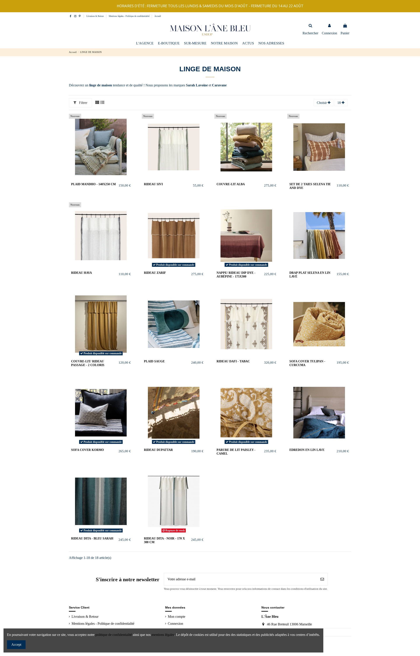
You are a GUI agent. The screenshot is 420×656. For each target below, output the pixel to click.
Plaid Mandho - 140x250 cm (93, 184)
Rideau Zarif (155, 272)
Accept (16, 644)
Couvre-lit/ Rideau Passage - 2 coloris (87, 363)
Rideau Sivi (153, 184)
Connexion (175, 623)
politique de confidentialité (113, 635)
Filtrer (82, 103)
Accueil (157, 16)
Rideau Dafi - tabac (233, 361)
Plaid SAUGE (154, 361)
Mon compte (176, 616)
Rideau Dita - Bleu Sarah (92, 538)
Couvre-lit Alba (231, 184)
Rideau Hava (81, 272)
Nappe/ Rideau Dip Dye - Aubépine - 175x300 (236, 274)
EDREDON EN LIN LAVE (306, 450)
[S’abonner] (322, 579)
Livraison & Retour (95, 16)
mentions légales (163, 635)
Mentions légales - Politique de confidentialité (129, 16)
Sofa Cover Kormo (87, 450)
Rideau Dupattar (158, 450)
